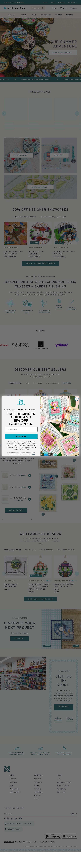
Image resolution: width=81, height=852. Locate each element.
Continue (21, 436)
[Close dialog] (76, 399)
